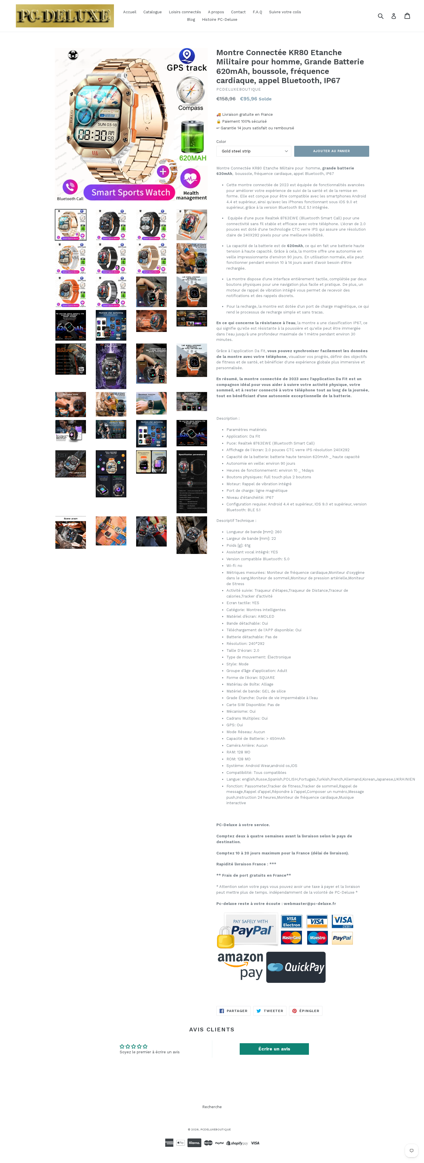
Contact (238, 12)
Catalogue (152, 12)
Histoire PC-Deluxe (219, 19)
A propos (216, 12)
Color (221, 141)
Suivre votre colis (285, 12)
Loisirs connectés (185, 12)
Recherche (212, 1107)
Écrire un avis (274, 1049)
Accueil (129, 12)
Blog (191, 19)
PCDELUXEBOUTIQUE (215, 1129)
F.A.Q (257, 12)
